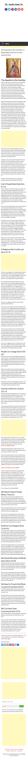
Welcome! (7, 749)
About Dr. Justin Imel (11, 750)
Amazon (6, 709)
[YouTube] (18, 10)
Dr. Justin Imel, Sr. (14, 4)
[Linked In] (15, 10)
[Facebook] (6, 10)
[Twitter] (9, 10)
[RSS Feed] (22, 10)
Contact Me (19, 750)
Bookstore (21, 749)
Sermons (16, 749)
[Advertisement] (14, 27)
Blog (12, 749)
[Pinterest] (12, 10)
